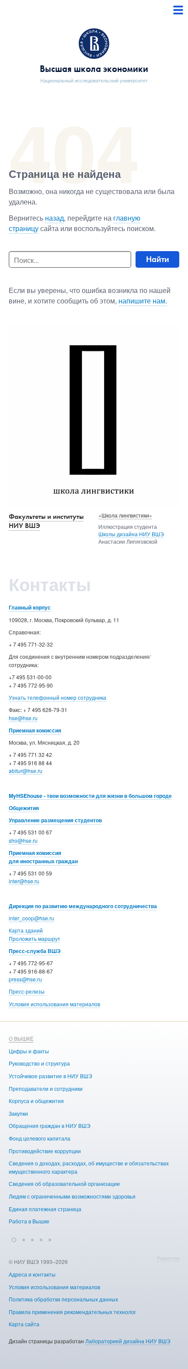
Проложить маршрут (34, 938)
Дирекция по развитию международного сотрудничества (83, 906)
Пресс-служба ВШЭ (35, 951)
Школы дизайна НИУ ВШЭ (131, 534)
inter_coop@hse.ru (31, 918)
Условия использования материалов (54, 1004)
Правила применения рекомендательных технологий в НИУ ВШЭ (90, 1311)
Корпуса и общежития (36, 1100)
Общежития (24, 808)
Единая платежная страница (45, 1208)
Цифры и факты (29, 1051)
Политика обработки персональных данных (63, 1299)
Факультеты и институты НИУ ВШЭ (46, 521)
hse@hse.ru (23, 718)
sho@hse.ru (23, 840)
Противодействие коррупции (45, 1150)
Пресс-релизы (27, 991)
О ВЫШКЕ (21, 1038)
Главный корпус (30, 607)
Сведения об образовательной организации (64, 1183)
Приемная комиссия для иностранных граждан (43, 857)
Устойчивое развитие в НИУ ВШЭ (50, 1076)
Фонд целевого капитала (39, 1138)
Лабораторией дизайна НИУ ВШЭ (128, 1341)
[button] (14, 1238)
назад (54, 218)
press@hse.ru (25, 979)
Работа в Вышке (29, 1221)
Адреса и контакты (32, 1274)
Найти (157, 259)
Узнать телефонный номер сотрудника (57, 697)
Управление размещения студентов (55, 820)
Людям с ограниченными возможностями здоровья (72, 1196)
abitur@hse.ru (25, 770)
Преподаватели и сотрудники (46, 1088)
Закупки (18, 1113)
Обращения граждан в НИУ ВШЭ (50, 1125)
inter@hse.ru (24, 881)
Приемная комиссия (35, 730)
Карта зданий (26, 930)
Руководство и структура (39, 1063)
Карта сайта (24, 1324)
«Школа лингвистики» (125, 515)
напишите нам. (142, 301)
